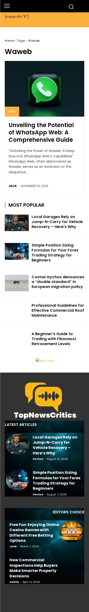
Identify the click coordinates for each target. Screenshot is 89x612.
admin (14, 582)
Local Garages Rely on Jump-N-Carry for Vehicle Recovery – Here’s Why (57, 221)
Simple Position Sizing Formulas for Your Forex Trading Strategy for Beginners (55, 252)
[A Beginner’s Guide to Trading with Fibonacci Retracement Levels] (17, 340)
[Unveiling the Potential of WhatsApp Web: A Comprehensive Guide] (44, 89)
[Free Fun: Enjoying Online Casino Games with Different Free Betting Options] (71, 531)
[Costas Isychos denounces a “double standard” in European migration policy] (17, 283)
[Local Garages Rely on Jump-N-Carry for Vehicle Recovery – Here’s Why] (17, 223)
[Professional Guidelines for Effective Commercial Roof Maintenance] (17, 311)
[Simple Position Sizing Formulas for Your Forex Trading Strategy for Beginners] (17, 251)
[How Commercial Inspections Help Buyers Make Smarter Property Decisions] (71, 567)
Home (9, 41)
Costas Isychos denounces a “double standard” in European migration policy (58, 282)
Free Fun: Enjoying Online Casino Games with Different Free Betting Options (34, 532)
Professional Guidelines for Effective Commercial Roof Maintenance (58, 310)
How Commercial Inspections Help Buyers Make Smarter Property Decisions (33, 568)
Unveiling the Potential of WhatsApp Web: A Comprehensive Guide (41, 132)
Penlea (38, 459)
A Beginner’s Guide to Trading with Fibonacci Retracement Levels (54, 339)
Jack (13, 186)
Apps (12, 112)
